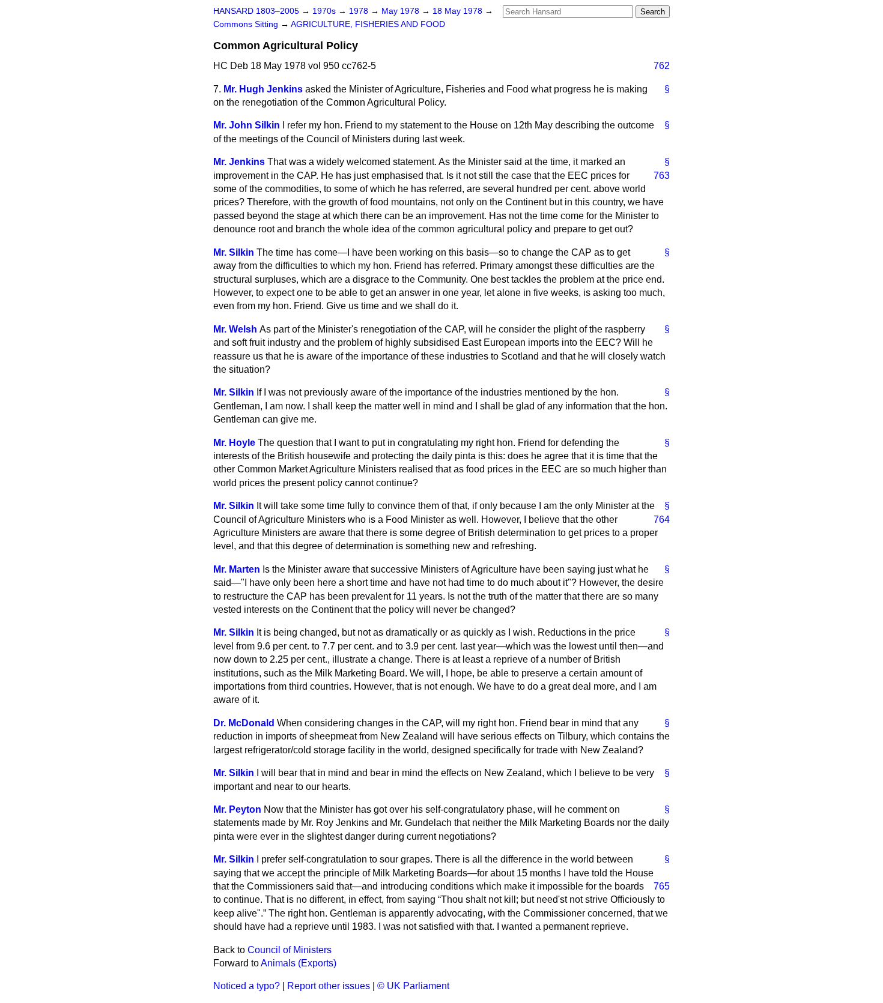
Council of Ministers (289, 950)
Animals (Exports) (298, 963)
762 (662, 66)
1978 (360, 11)
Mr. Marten (236, 569)
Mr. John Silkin (246, 125)
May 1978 (401, 11)
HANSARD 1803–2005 (256, 11)
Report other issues (328, 986)
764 (662, 519)
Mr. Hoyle (234, 443)
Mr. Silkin (233, 252)
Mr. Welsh (235, 329)
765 (662, 886)
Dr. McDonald (244, 723)
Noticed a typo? (246, 986)
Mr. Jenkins (239, 162)
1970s (325, 11)
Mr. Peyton (237, 809)
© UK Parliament (413, 986)
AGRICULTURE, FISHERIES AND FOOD (368, 24)
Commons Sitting (247, 24)
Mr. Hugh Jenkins (263, 89)
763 (662, 175)
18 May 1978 (458, 11)
